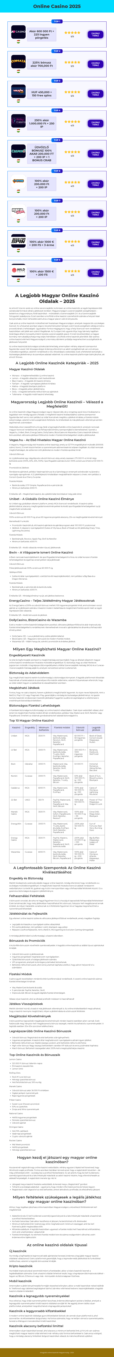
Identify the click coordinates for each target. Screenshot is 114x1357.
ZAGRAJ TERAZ (95, 34)
